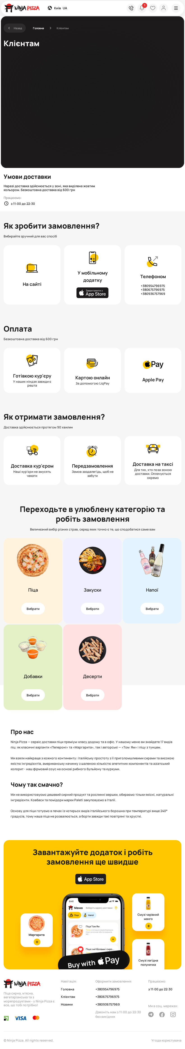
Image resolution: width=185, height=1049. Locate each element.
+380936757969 (153, 294)
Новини (67, 1004)
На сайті (32, 284)
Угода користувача (166, 1040)
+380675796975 (153, 290)
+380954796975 (153, 286)
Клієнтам (68, 997)
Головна (38, 28)
